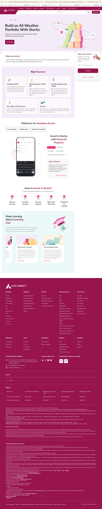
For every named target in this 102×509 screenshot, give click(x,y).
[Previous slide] (32, 267)
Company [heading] (80, 338)
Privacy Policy (49, 504)
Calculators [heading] (45, 338)
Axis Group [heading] (80, 292)
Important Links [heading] (64, 292)
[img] (42, 360)
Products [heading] (9, 292)
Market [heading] (43, 292)
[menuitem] (22, 8)
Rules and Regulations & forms (28, 504)
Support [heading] (61, 338)
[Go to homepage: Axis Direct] (9, 10)
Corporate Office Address (14, 356)
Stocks (15, 20)
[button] (12, 129)
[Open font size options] (98, 8)
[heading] (23, 28)
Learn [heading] (25, 338)
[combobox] (71, 12)
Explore (8, 387)
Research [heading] (27, 292)
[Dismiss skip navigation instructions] (100, 2)
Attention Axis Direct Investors (15, 443)
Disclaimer (18, 504)
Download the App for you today (69, 356)
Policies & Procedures (40, 504)
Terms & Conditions (10, 504)
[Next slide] (43, 267)
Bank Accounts (57, 504)
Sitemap (63, 504)
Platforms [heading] (9, 338)
